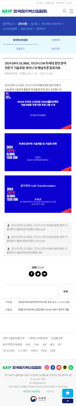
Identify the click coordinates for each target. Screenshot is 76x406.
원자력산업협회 (20, 40)
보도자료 (55, 48)
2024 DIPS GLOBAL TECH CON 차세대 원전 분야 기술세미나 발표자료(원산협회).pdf (37, 250)
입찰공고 (20, 48)
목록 (65, 291)
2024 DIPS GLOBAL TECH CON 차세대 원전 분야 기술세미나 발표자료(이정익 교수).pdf (37, 239)
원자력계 (55, 40)
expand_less (67, 401)
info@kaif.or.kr (39, 383)
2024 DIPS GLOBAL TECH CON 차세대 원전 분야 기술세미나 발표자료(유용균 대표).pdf (37, 227)
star (67, 393)
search (64, 11)
